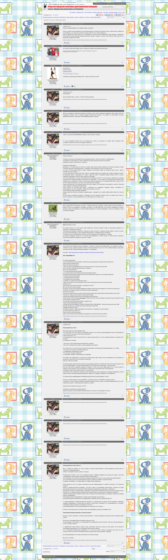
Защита (77, 17)
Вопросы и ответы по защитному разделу (90, 17)
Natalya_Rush (52, 65)
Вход (119, 3)
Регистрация (112, 3)
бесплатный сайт (117, 556)
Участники (105, 12)
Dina (53, 153)
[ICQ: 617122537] (73, 86)
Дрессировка (70, 17)
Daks (53, 203)
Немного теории (67, 69)
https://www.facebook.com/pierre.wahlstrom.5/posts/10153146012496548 (86, 252)
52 (81, 153)
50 (81, 110)
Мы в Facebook (88, 12)
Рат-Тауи (53, 45)
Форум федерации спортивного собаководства (54, 17)
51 (81, 132)
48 (81, 65)
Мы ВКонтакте (80, 12)
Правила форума (113, 12)
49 (81, 89)
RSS (124, 3)
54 (83, 222)
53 (81, 203)
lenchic (53, 23)
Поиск (120, 12)
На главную (73, 12)
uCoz (124, 556)
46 (83, 23)
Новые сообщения (97, 12)
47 (83, 45)
